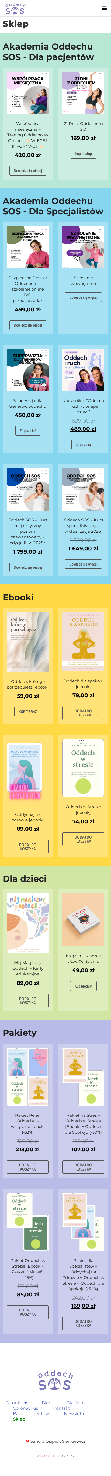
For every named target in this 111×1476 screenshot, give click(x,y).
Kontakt (61, 1408)
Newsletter (75, 1413)
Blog (47, 1402)
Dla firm (75, 1402)
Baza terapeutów (31, 1413)
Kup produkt (83, 986)
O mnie (14, 1402)
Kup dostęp (83, 153)
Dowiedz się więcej (28, 170)
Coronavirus (25, 1408)
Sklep (19, 1419)
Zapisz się (83, 444)
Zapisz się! (28, 430)
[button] (104, 8)
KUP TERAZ (28, 711)
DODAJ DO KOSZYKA (83, 713)
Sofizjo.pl (47, 1456)
